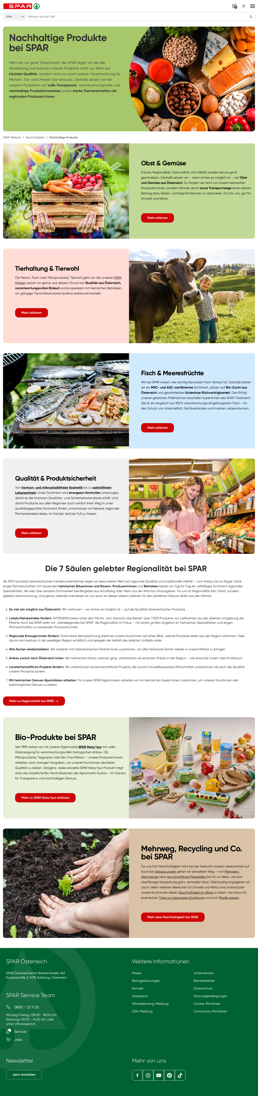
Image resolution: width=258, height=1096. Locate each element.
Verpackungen (165, 871)
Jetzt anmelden (24, 1074)
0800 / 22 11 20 (26, 1007)
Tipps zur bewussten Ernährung (181, 898)
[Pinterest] (169, 1075)
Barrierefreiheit (204, 981)
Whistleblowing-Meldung (150, 1004)
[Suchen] (251, 17)
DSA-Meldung (142, 1011)
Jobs (17, 1039)
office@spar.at (25, 1024)
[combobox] (15, 16)
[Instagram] (148, 1075)
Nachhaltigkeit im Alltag (196, 892)
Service (19, 1031)
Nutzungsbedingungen (210, 996)
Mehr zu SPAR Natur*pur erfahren (45, 798)
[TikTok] (180, 1075)
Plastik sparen (229, 898)
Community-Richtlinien (210, 1011)
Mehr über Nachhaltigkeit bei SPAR (172, 917)
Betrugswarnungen (146, 981)
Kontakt (138, 988)
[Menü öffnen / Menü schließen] (252, 6)
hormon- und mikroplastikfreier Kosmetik (52, 487)
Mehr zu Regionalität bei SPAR (32, 701)
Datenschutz (203, 988)
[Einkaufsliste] (234, 6)
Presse (136, 973)
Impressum (140, 996)
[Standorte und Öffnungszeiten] (243, 6)
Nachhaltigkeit (35, 137)
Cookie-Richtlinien (207, 1004)
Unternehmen (204, 973)
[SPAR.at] (22, 6)
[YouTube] (158, 1075)
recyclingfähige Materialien (186, 877)
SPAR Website (12, 137)
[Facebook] (137, 1075)
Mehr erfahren (157, 218)
